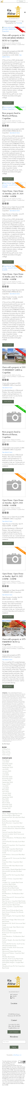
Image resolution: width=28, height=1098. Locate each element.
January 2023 (6, 793)
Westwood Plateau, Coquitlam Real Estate (14, 736)
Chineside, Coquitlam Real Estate (12, 849)
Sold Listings (6, 754)
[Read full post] (14, 30)
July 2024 (5, 773)
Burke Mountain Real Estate (16, 695)
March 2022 (6, 802)
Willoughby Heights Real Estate (8, 738)
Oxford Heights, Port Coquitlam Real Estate (11, 725)
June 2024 (5, 775)
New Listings (6, 751)
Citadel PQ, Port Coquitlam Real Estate (14, 705)
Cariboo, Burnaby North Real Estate (13, 826)
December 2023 (7, 776)
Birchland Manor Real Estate (8, 694)
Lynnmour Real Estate (9, 884)
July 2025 (5, 769)
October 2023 (6, 780)
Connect (21, 1)
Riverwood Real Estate (17, 728)
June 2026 (5, 762)
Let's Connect (14, 1032)
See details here (15, 133)
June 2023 (5, 788)
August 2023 (6, 784)
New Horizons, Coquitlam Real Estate (13, 901)
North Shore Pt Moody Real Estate (12, 910)
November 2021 (7, 806)
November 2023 (7, 778)
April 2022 (5, 801)
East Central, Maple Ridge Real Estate (13, 710)
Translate (19, 23)
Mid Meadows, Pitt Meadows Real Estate (10, 717)
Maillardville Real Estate (13, 715)
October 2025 (6, 765)
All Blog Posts (6, 749)
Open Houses (6, 753)
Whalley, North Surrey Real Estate (18, 737)
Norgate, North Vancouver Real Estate (14, 903)
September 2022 (7, 797)
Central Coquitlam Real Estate (11, 832)
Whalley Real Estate (6, 737)
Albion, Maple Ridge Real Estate (15, 692)
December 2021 (7, 804)
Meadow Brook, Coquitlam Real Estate (16, 716)
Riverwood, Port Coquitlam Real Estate (10, 730)
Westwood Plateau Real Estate (11, 951)
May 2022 (5, 799)
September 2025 (7, 767)
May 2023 (5, 789)
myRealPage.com (17, 1055)
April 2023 (5, 791)
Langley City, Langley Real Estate (12, 882)
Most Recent (6, 760)
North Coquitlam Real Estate (11, 721)
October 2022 (6, 795)
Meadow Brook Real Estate (10, 888)
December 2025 (7, 763)
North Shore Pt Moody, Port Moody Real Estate (15, 723)
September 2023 (7, 782)
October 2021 (6, 808)
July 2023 (5, 786)
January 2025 (6, 771)
